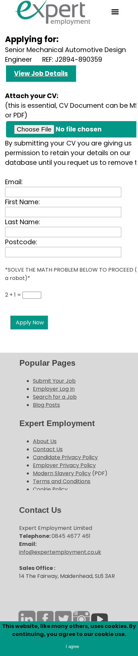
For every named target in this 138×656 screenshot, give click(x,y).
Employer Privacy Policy (64, 465)
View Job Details (41, 73)
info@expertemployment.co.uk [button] (60, 552)
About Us (45, 441)
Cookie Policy (50, 489)
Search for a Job (55, 397)
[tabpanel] (68, 383)
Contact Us (48, 449)
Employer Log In (54, 389)
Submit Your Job (54, 381)
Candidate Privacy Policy (65, 457)
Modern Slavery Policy (62, 473)
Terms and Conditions (61, 481)
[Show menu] (115, 12)
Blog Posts (46, 405)
